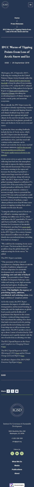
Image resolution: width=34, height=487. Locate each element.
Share (3, 391)
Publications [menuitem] (17, 469)
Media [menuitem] (16, 465)
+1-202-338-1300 (17, 438)
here (4, 346)
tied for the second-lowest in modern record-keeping (16, 148)
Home (17, 18)
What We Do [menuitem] (17, 462)
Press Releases (17, 24)
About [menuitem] (17, 473)
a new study (26, 227)
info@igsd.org (17, 441)
